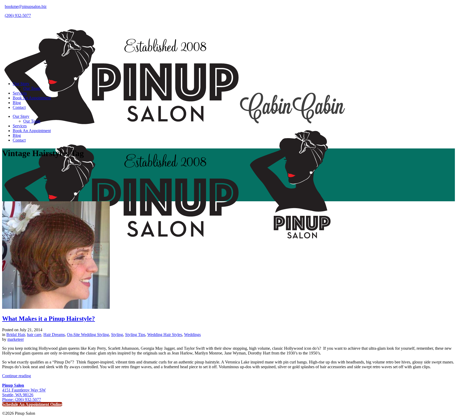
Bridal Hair (15, 334)
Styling (117, 334)
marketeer (15, 339)
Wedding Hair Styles (164, 334)
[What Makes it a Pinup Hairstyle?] (56, 307)
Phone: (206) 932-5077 (21, 399)
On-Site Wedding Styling (88, 334)
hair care (34, 334)
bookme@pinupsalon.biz (26, 6)
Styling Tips (135, 334)
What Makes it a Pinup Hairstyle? (48, 318)
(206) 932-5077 (18, 15)
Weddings (192, 334)
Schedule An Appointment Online (32, 404)
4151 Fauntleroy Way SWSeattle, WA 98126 (24, 390)
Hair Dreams (54, 334)
